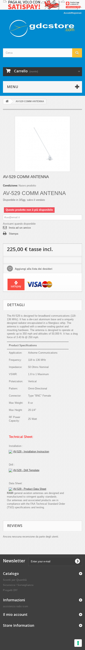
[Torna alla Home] (7, 101)
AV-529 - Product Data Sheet (29, 488)
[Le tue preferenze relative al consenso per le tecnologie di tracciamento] (78, 643)
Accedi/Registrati (72, 13)
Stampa (13, 233)
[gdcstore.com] (42, 28)
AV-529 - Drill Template (26, 470)
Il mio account (15, 614)
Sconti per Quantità (15, 579)
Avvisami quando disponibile (19, 223)
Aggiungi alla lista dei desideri (33, 268)
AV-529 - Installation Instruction (31, 451)
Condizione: (10, 185)
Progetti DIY (10, 590)
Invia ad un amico (20, 227)
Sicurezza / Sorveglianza (18, 585)
